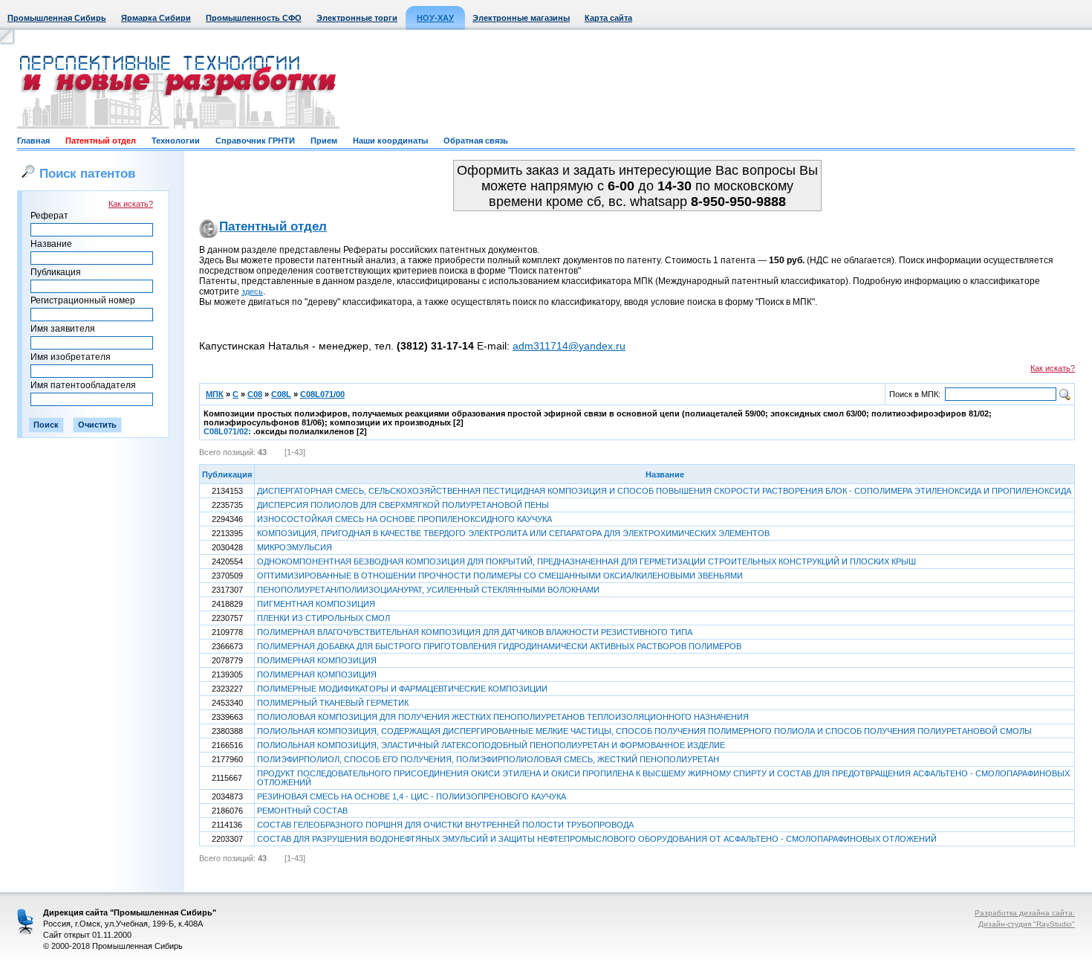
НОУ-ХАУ (435, 17)
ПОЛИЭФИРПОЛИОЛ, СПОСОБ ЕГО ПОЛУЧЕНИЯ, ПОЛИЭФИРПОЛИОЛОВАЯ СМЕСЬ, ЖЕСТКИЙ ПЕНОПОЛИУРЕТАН (488, 759)
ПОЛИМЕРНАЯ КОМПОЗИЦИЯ (317, 660)
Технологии (176, 140)
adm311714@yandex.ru (569, 346)
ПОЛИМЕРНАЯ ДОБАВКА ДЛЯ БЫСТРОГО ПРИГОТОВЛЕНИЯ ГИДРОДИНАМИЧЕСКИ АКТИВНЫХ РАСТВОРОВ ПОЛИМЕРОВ (499, 646)
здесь (252, 291)
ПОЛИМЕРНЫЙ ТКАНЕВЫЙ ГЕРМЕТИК (333, 702)
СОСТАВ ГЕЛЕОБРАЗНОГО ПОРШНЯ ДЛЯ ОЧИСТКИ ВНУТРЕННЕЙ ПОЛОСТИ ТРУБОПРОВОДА (445, 824)
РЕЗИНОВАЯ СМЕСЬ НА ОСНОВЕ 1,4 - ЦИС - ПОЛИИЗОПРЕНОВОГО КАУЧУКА (411, 796)
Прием (324, 140)
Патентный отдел (100, 140)
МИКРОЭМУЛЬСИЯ (294, 547)
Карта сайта (608, 17)
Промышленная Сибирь (56, 17)
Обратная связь (475, 140)
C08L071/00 (322, 394)
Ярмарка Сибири (156, 17)
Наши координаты (390, 140)
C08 (254, 394)
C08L (281, 394)
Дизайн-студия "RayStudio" (1026, 924)
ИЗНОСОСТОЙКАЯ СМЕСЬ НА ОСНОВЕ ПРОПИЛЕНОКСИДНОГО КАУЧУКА (404, 519)
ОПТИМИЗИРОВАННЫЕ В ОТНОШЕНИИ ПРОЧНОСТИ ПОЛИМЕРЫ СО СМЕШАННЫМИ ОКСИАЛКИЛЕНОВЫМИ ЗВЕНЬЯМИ (500, 575)
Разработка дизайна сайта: (1025, 913)
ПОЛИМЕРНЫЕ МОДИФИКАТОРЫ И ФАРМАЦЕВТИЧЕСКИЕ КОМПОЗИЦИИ (402, 688)
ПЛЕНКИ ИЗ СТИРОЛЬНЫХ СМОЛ (323, 618)
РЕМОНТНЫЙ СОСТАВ (302, 810)
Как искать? (130, 203)
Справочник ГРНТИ (255, 140)
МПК (215, 394)
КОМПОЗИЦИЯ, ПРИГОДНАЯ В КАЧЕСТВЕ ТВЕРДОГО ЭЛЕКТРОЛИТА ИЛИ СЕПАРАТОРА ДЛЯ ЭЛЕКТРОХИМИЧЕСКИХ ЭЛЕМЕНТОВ (513, 533)
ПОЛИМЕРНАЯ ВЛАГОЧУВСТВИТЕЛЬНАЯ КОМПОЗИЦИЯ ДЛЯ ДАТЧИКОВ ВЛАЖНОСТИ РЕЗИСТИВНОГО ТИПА (474, 632)
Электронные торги (356, 17)
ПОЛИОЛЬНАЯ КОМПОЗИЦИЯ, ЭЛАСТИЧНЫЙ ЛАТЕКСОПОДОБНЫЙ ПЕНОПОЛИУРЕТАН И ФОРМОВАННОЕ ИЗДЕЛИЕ (491, 745)
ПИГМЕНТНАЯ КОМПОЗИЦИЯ (316, 603)
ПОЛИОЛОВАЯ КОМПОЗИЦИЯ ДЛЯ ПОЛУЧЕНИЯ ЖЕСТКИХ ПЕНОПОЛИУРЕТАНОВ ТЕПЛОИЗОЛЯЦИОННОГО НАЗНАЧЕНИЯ (503, 716)
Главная (33, 140)
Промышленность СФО (254, 17)
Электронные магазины (521, 17)
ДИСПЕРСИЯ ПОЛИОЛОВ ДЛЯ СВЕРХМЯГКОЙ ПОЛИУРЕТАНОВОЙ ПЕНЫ (403, 504)
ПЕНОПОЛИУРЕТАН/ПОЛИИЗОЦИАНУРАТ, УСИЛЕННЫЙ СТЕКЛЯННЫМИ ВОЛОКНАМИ (428, 589)
